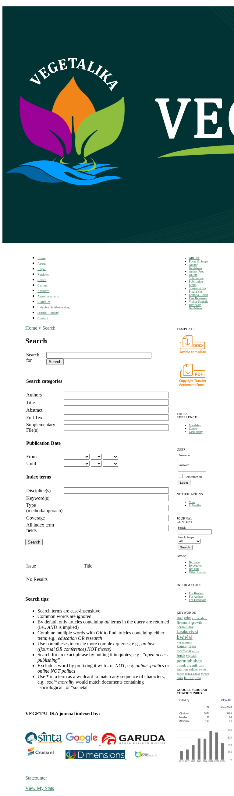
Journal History (48, 312)
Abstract (34, 410)
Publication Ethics (196, 283)
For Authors (196, 596)
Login (41, 269)
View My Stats (39, 788)
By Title (194, 569)
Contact (42, 318)
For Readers (196, 593)
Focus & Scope (198, 261)
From (31, 456)
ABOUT (194, 258)
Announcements (48, 296)
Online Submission (196, 276)
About (41, 263)
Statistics (43, 302)
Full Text (35, 417)
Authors (34, 394)
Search (41, 280)
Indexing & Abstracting (53, 307)
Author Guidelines (195, 266)
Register (43, 274)
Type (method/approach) (44, 508)
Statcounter (36, 778)
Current (42, 285)
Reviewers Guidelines (195, 306)
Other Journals (198, 572)
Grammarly (196, 432)
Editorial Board (198, 295)
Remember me (193, 477)
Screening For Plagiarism (197, 289)
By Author (195, 565)
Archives (43, 291)
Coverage (35, 517)
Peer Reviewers (198, 298)
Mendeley (195, 425)
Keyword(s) (37, 498)
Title (30, 402)
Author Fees (196, 271)
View (192, 502)
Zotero (193, 428)
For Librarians (197, 600)
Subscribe (195, 505)
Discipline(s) (38, 490)
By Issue (194, 562)
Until (31, 463)
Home (41, 258)
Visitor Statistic (198, 301)
